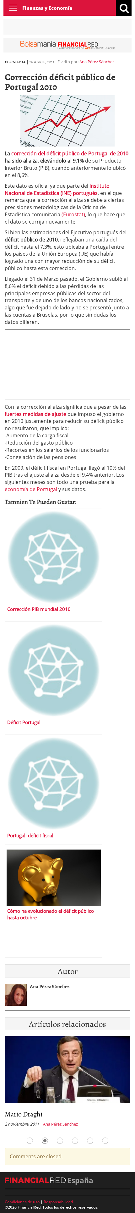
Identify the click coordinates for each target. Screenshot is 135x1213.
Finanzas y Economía (47, 8)
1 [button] (30, 1141)
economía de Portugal (31, 489)
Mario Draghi (23, 1114)
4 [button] (75, 1141)
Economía (15, 61)
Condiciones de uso (22, 1202)
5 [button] (90, 1141)
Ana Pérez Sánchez (96, 61)
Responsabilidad (58, 1202)
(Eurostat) (73, 214)
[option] (67, 1083)
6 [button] (105, 1141)
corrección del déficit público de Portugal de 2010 (69, 153)
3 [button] (60, 1141)
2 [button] (45, 1141)
